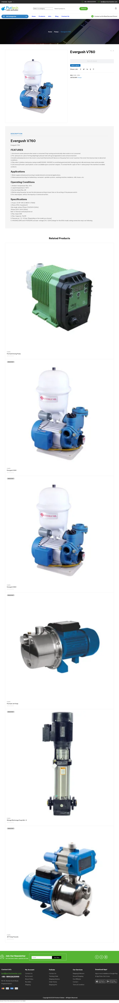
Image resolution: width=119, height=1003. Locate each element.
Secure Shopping (78, 976)
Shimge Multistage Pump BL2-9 (17, 820)
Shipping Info (53, 985)
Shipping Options (54, 979)
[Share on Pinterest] (93, 69)
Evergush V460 (11, 587)
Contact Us (65, 16)
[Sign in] (116, 8)
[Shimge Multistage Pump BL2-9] (59, 763)
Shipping (28, 985)
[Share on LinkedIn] (87, 69)
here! (24, 1001)
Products (42, 16)
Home (34, 16)
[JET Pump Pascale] (59, 880)
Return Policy (29, 979)
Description (16, 134)
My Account (29, 976)
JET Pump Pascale (12, 937)
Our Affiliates (77, 979)
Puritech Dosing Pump (14, 353)
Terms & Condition (78, 985)
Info (49, 16)
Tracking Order (53, 976)
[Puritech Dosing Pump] (59, 297)
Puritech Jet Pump (12, 703)
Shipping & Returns (78, 973)
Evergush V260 (11, 470)
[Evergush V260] (59, 413)
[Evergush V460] (59, 530)
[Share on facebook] (80, 69)
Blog (56, 16)
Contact (75, 982)
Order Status (53, 982)
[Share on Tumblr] (90, 69)
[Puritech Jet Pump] (59, 647)
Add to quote (75, 65)
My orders (28, 982)
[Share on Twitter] (84, 69)
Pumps (56, 32)
